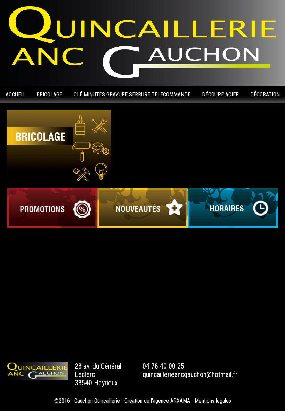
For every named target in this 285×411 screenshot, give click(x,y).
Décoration (265, 94)
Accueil (15, 94)
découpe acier (220, 94)
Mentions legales (213, 400)
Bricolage (49, 94)
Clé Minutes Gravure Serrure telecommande (132, 94)
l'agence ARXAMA (170, 400)
